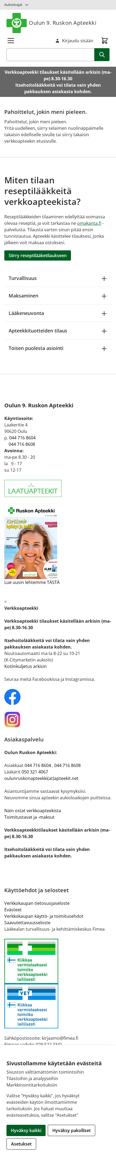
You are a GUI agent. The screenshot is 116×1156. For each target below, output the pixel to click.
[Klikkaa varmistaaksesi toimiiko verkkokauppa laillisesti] (58, 983)
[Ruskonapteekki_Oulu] (58, 697)
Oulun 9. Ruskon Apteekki (62, 22)
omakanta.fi (89, 223)
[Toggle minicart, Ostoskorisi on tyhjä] (105, 40)
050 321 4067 (35, 772)
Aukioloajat (13, 4)
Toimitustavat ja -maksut (29, 817)
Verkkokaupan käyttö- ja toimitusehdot (43, 916)
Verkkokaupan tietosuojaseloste (37, 903)
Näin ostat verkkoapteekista (32, 811)
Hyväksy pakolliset (71, 1130)
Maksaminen (23, 295)
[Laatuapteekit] (58, 488)
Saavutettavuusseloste (27, 923)
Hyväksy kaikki (26, 1130)
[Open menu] (10, 40)
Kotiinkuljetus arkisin (25, 666)
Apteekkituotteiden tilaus (38, 330)
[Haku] (102, 54)
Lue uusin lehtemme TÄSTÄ (32, 582)
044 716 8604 (22, 438)
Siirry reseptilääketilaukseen (38, 255)
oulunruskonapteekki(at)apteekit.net (41, 778)
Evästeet (13, 910)
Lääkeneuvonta (26, 313)
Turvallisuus (23, 278)
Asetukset (21, 1144)
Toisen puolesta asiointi (36, 348)
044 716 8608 (22, 444)
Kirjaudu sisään (77, 41)
